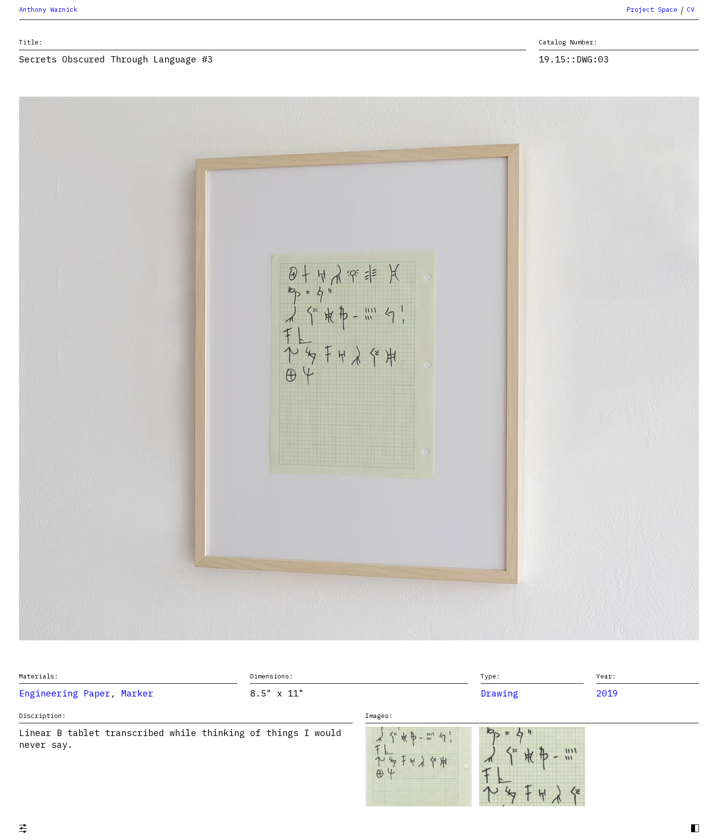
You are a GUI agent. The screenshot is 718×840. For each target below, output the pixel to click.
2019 (607, 693)
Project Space (652, 9)
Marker (137, 693)
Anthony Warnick (48, 9)
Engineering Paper (64, 693)
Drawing (499, 693)
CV (691, 9)
